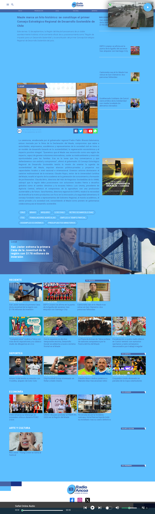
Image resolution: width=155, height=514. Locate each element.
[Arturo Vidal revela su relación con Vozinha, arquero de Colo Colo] (25, 374)
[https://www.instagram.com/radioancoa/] (85, 131)
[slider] (22, 510)
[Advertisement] (40, 63)
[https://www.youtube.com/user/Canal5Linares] (90, 131)
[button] (23, 212)
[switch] (109, 508)
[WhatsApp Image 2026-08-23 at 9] (135, 107)
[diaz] (94, 374)
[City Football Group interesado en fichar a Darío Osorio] (60, 374)
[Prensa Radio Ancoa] (19, 133)
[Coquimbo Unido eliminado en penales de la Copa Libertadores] (129, 374)
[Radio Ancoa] (77, 7)
